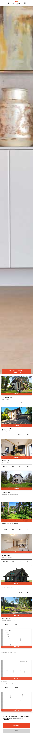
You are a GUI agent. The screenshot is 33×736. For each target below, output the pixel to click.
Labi (16, 730)
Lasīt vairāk (16, 725)
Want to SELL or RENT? (16, 371)
